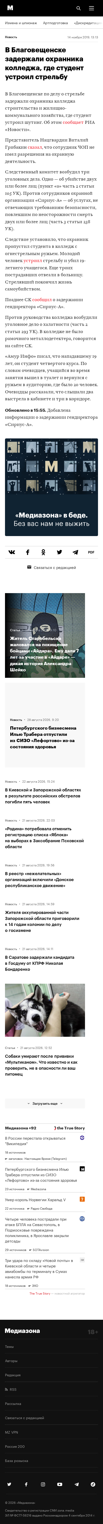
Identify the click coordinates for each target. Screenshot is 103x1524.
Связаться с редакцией (55, 567)
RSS (12, 1389)
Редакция (12, 1374)
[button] (91, 8)
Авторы (11, 1360)
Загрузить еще (45, 1103)
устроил (33, 261)
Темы (9, 1346)
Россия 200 (15, 1446)
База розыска (16, 1460)
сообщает (73, 123)
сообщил (42, 300)
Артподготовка (55, 22)
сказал (35, 147)
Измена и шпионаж (21, 22)
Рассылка (13, 1403)
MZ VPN (11, 1432)
